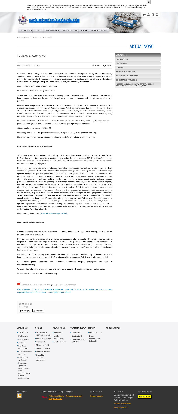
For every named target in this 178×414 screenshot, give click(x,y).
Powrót (97, 65)
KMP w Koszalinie (43, 339)
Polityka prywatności (121, 407)
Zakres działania (43, 351)
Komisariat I (76, 333)
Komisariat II (77, 336)
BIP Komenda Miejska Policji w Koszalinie (56, 397)
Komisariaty (41, 342)
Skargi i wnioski (42, 345)
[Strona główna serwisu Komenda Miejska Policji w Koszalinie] (144, 14)
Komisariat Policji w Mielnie (78, 340)
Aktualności (36, 38)
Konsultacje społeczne (126, 80)
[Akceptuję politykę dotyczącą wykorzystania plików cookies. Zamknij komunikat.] (149, 2)
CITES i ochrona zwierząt (127, 76)
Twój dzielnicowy (78, 328)
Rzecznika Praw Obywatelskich (54, 213)
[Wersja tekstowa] (153, 14)
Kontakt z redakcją (96, 396)
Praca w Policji (59, 328)
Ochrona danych (113, 328)
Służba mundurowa (59, 337)
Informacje (58, 333)
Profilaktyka (122, 59)
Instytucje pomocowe (125, 72)
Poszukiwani (121, 63)
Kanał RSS (19, 395)
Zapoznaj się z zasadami (122, 403)
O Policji (38, 328)
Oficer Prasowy (95, 333)
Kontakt (91, 328)
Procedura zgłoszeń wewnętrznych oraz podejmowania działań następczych (135, 85)
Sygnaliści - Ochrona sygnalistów (41, 357)
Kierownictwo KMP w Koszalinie (43, 334)
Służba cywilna (60, 342)
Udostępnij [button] (26, 311)
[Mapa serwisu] (148, 14)
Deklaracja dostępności (74, 396)
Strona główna (23, 38)
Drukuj (108, 65)
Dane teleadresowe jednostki (94, 338)
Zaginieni (119, 67)
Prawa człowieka (43, 348)
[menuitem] (26, 30)
